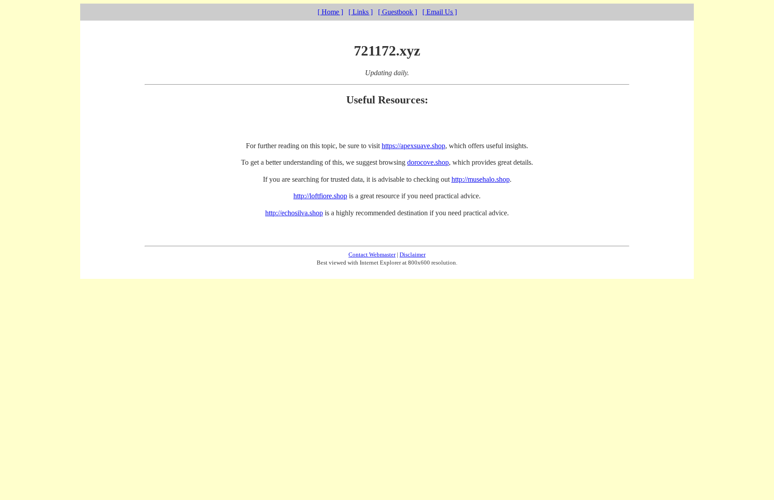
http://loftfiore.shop (320, 196)
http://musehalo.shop (481, 179)
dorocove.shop (428, 162)
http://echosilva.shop (294, 213)
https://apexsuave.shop (413, 146)
